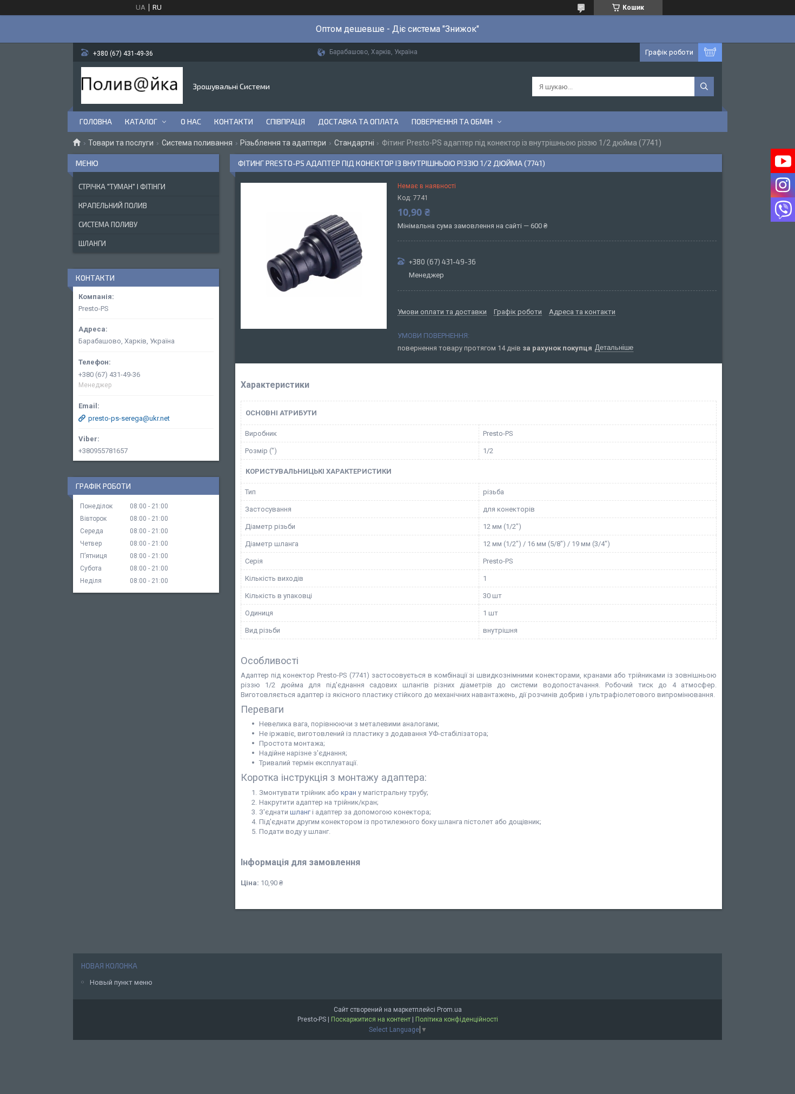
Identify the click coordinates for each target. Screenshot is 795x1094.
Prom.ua (449, 1009)
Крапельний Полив (112, 205)
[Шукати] (704, 86)
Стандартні (354, 142)
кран (348, 792)
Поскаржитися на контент (370, 1019)
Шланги (92, 243)
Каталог (141, 121)
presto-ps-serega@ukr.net (129, 418)
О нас (191, 121)
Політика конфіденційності (456, 1019)
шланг (300, 812)
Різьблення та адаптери (283, 142)
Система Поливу (107, 224)
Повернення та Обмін (452, 121)
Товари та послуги (121, 142)
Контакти (233, 121)
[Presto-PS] (132, 86)
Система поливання (197, 142)
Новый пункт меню (121, 982)
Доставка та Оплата (358, 121)
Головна (96, 121)
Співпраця (285, 121)
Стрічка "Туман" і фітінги (121, 186)
